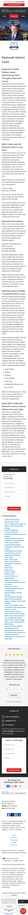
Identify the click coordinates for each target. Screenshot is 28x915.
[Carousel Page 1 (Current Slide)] (7, 689)
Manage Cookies (18, 860)
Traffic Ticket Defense (12, 542)
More (23, 16)
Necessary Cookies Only (9, 910)
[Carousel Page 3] (14, 689)
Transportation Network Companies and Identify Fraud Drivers (14, 547)
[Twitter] (12, 815)
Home (4, 16)
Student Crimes (10, 574)
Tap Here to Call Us (14, 5)
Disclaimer (14, 837)
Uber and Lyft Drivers (12, 628)
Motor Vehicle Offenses (12, 561)
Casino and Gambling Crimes (14, 605)
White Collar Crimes (11, 559)
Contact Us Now (14, 508)
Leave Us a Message (14, 740)
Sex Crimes (8, 584)
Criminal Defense (9, 516)
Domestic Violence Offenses (14, 626)
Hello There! (22, 905)
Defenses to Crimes (11, 586)
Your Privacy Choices (12, 858)
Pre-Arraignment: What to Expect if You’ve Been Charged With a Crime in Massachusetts (15, 614)
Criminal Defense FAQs (12, 519)
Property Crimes (10, 572)
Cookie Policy (7, 860)
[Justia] (19, 815)
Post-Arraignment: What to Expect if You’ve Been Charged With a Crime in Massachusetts (15, 620)
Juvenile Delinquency (11, 530)
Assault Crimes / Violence (13, 553)
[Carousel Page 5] (21, 689)
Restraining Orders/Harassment (15, 582)
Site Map (14, 842)
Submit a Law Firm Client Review (14, 701)
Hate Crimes (9, 568)
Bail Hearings (9, 624)
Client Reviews (14, 649)
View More (14, 695)
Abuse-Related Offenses (12, 555)
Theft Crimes (9, 557)
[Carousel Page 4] (17, 689)
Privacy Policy (14, 840)
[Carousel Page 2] (10, 689)
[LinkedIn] (15, 815)
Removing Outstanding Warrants (15, 534)
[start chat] (23, 911)
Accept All (9, 906)
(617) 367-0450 (12, 806)
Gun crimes (9, 387)
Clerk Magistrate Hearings (13, 551)
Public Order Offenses (12, 580)
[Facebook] (8, 815)
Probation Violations (11, 532)
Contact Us (14, 16)
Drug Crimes (9, 570)
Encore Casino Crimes (12, 522)
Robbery (7, 536)
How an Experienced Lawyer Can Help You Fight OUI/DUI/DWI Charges (15, 526)
